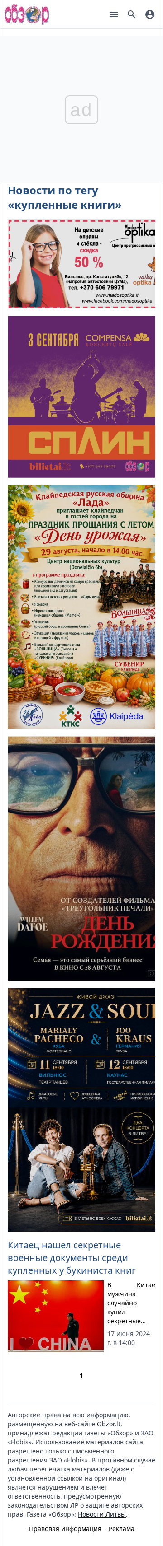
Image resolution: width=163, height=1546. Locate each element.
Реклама (121, 1528)
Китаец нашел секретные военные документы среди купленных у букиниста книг (72, 1257)
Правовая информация (65, 1528)
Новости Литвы (102, 1514)
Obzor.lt (108, 1424)
